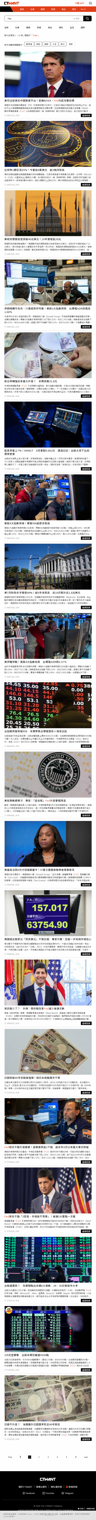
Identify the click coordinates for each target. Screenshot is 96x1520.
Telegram (69, 1493)
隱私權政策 (49, 1514)
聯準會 (29, 44)
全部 (6, 27)
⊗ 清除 (76, 18)
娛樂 (28, 27)
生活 (72, 27)
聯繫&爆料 (41, 1486)
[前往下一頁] (75, 1457)
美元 (63, 44)
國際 (83, 27)
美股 (38, 44)
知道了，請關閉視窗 (87, 1508)
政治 (50, 27)
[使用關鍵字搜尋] (87, 18)
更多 (71, 44)
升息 (54, 44)
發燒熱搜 (72, 1486)
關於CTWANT (25, 1486)
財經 (39, 27)
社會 (17, 27)
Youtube (50, 1493)
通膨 (46, 44)
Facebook (30, 1493)
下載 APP (79, 3)
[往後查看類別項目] (82, 9)
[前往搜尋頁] (90, 3)
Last (86, 1457)
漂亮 (61, 27)
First (10, 1457)
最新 (22, 9)
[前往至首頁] (11, 3)
